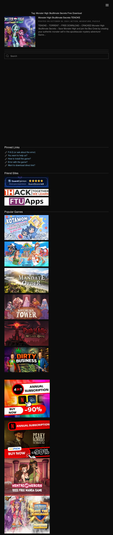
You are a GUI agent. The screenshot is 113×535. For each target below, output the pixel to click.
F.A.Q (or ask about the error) (21, 152)
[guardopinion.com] (26, 181)
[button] (107, 5)
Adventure (85, 21)
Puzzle (96, 21)
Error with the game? (18, 161)
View (26, 227)
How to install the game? (19, 158)
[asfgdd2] (27, 476)
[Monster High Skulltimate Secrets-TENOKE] (19, 31)
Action (74, 21)
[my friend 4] (26, 201)
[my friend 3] (26, 192)
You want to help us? (17, 155)
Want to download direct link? (21, 165)
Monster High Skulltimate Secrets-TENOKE (59, 17)
